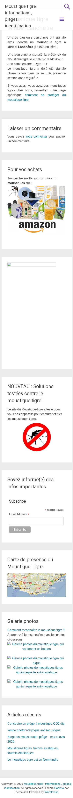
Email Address (19, 514)
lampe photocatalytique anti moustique (34, 730)
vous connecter (36, 136)
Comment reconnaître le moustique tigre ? (36, 630)
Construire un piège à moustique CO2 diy (35, 723)
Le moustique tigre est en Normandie (32, 759)
